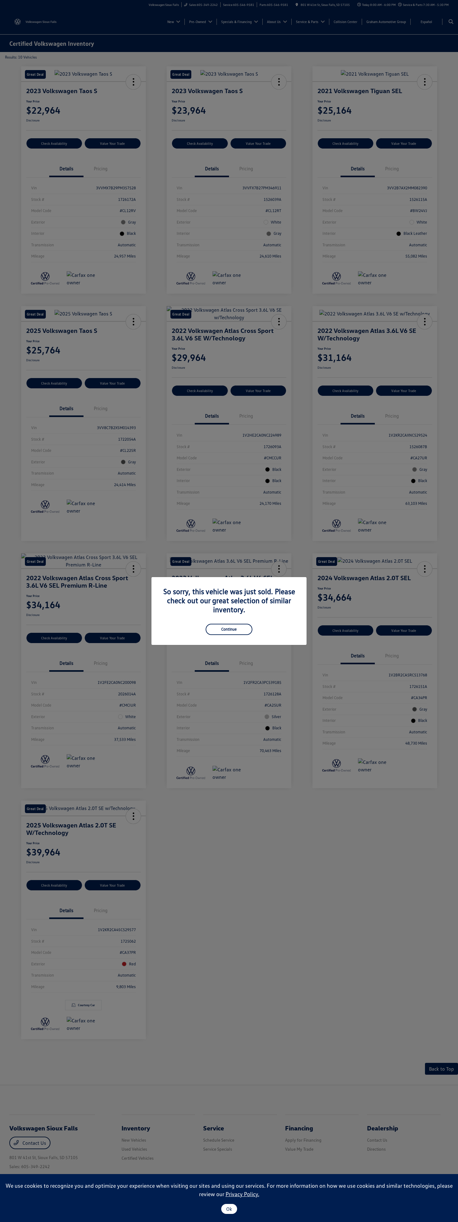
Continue (229, 629)
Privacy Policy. (242, 1194)
